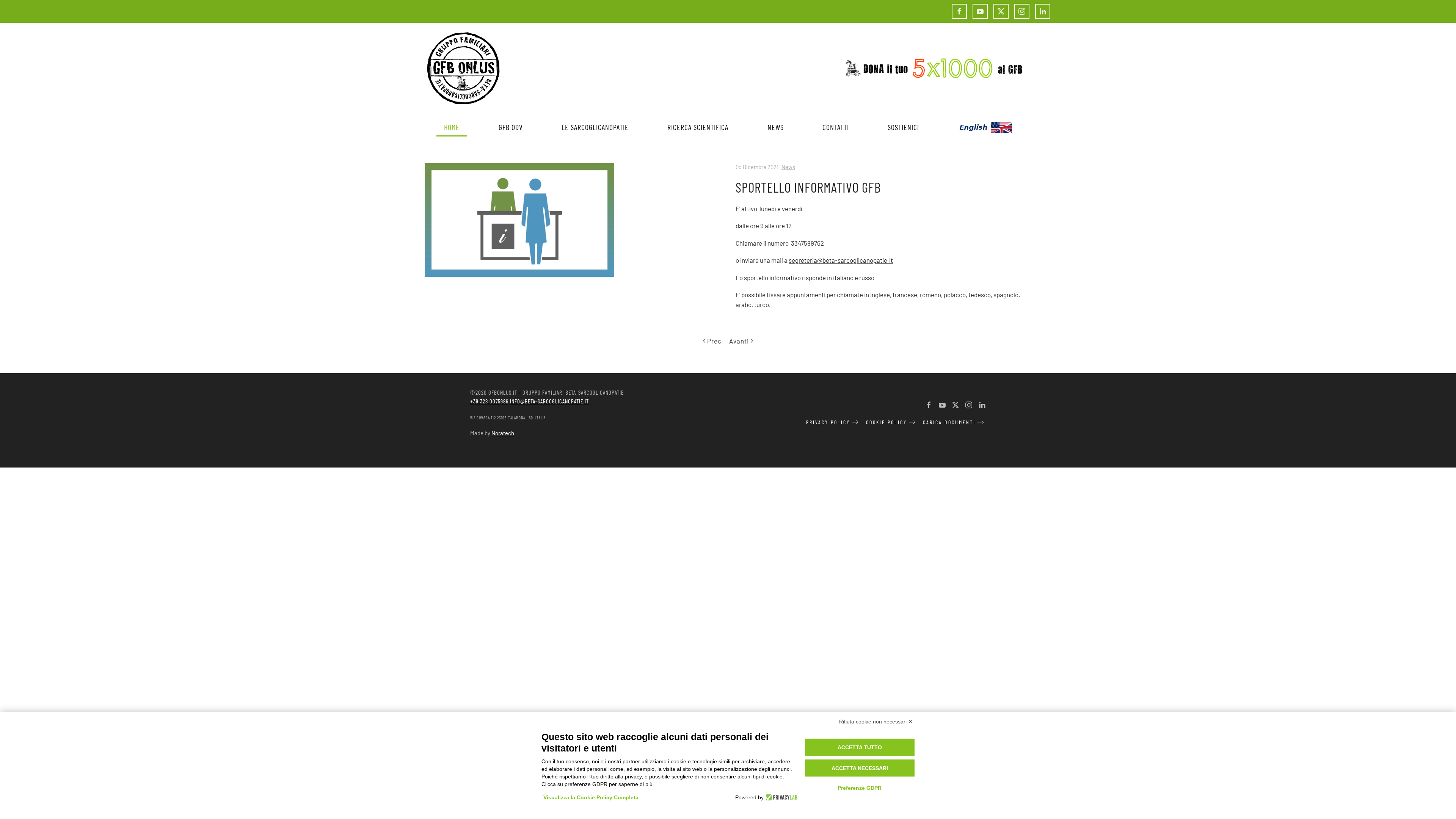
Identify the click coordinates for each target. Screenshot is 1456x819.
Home (452, 127)
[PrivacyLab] (780, 797)
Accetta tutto (860, 747)
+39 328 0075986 (489, 401)
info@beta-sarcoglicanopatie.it (549, 401)
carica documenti (949, 422)
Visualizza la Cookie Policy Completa (591, 797)
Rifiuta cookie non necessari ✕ (876, 722)
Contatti (835, 127)
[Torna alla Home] (463, 68)
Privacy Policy (828, 422)
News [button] (775, 127)
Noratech (502, 433)
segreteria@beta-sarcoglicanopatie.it (841, 260)
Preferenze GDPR (860, 788)
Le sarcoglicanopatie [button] (595, 127)
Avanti (739, 341)
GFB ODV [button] (511, 127)
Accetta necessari (860, 768)
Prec (714, 341)
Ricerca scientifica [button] (697, 127)
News (788, 166)
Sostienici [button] (903, 127)
